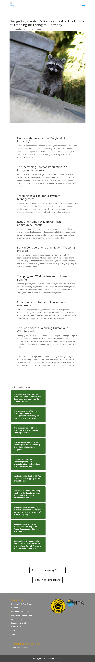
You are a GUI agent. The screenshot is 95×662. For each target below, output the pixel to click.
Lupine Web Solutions (18, 647)
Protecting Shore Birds (20, 623)
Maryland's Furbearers (46, 29)
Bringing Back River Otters (21, 604)
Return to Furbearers (47, 579)
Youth (13, 634)
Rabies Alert (16, 627)
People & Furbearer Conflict (22, 615)
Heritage (14, 608)
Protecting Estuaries (19, 619)
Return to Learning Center (47, 570)
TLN (13, 630)
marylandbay (17, 29)
